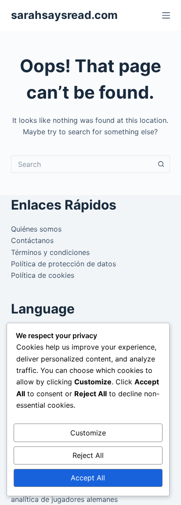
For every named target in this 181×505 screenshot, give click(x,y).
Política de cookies (42, 275)
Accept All (88, 477)
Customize (88, 432)
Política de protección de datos (63, 263)
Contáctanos (32, 240)
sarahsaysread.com (64, 15)
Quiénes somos (36, 229)
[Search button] (161, 164)
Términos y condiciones (50, 252)
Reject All (88, 455)
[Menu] (166, 15)
